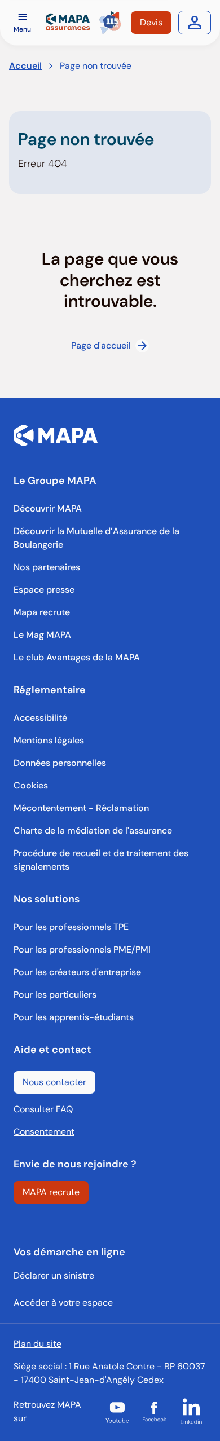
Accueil (25, 66)
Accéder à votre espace (63, 1302)
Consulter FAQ (43, 1109)
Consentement (44, 1132)
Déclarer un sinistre (54, 1275)
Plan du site (37, 1344)
